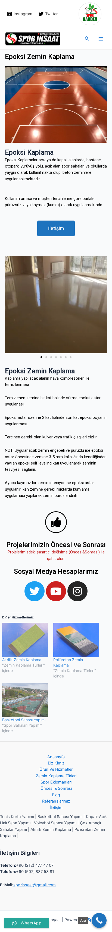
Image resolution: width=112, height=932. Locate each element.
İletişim (56, 807)
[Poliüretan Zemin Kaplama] (76, 640)
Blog (56, 794)
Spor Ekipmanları (56, 782)
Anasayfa (56, 756)
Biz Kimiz (56, 763)
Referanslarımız (56, 801)
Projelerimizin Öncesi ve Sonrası (56, 545)
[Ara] (99, 920)
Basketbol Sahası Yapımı (23, 719)
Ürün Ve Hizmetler (56, 769)
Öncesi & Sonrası (56, 788)
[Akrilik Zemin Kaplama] (25, 640)
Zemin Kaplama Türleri (56, 775)
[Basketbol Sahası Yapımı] (25, 700)
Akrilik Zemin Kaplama (21, 659)
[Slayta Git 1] (41, 357)
